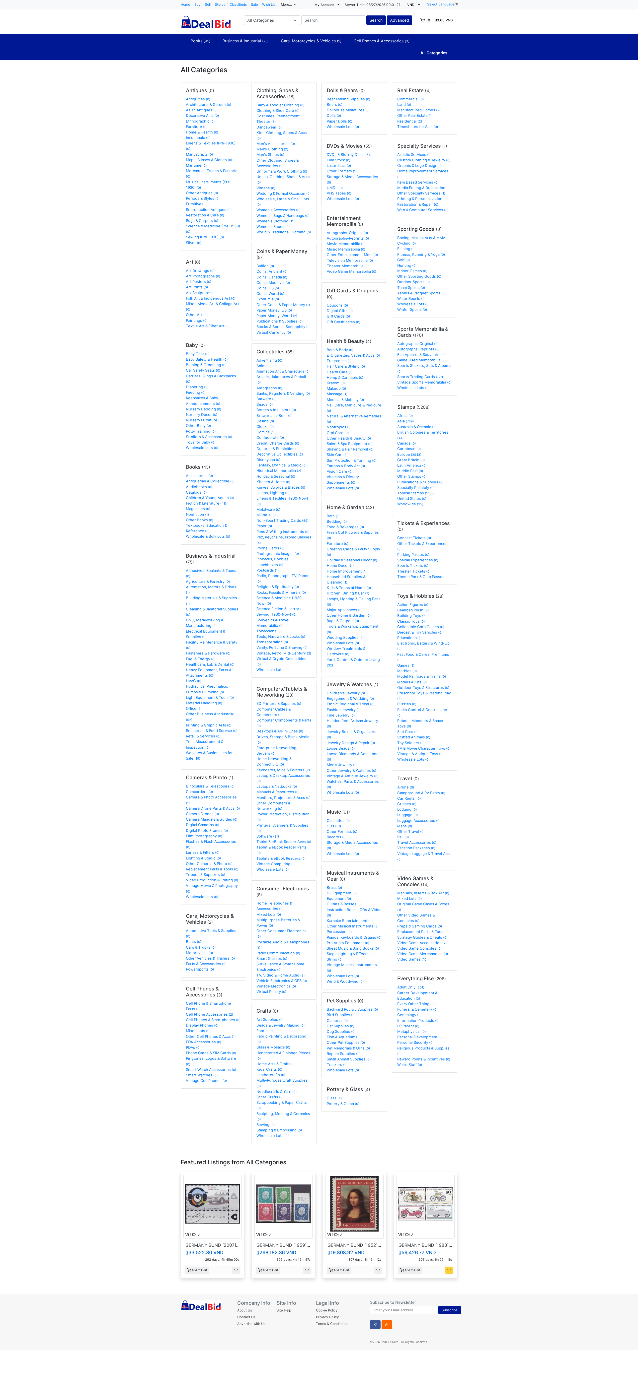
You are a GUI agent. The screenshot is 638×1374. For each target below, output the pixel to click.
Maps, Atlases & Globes (209, 160)
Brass (334, 887)
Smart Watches (202, 1075)
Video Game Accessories (422, 943)
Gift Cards (338, 316)
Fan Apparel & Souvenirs (421, 354)
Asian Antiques (202, 110)
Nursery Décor (201, 414)
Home (185, 4)
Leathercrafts (270, 1075)
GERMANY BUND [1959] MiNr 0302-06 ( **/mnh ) (307, 1245)
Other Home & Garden (349, 615)
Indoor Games (412, 271)
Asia (405, 421)
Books (200, 40)
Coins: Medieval (273, 282)
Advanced (399, 20)
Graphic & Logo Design (420, 165)
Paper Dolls (339, 121)
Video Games (412, 959)
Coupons (337, 305)
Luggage (407, 815)
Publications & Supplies (279, 321)
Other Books (199, 520)
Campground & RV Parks (421, 793)
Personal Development (420, 1037)
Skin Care (338, 455)
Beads (264, 404)
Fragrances (339, 361)
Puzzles (406, 704)
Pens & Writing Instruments (283, 531)
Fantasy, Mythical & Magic (281, 465)
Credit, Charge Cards (277, 443)
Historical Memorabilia (278, 470)
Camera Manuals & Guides (212, 819)
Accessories (199, 475)
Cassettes (338, 820)
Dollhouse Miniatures (348, 110)
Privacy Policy (327, 1317)
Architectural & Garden (208, 104)
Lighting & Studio (203, 858)
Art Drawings (200, 270)
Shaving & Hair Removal (350, 449)
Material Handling (204, 703)
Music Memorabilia (346, 249)
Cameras (337, 1020)
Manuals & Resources (278, 792)
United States (411, 498)
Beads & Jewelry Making (280, 1025)
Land (404, 104)
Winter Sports (412, 309)
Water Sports (411, 298)
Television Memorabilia (350, 260)
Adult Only (410, 987)
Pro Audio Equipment (348, 943)
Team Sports (411, 287)
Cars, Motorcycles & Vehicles (311, 40)
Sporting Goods (419, 229)
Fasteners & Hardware (208, 653)
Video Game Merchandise (422, 954)
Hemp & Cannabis (345, 377)
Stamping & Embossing (279, 1130)
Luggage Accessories (419, 820)
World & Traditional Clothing (283, 232)
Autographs (269, 388)
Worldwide (410, 504)
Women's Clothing (275, 221)
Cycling (406, 243)
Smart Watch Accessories (211, 1069)
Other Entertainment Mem (352, 255)
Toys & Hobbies (420, 596)
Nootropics (339, 427)
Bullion (265, 266)
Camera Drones (202, 814)
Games (405, 665)
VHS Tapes (339, 193)
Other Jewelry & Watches (351, 770)
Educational (410, 638)
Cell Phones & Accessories (381, 40)
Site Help (284, 1310)
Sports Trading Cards (420, 377)
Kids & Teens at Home (349, 588)
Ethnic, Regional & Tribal (351, 704)
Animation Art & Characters (283, 371)
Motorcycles (199, 953)
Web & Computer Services (423, 210)
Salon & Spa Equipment (350, 444)
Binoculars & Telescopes (210, 786)
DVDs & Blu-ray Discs (349, 154)
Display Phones (202, 1025)
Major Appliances (345, 610)
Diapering (197, 387)
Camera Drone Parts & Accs (213, 808)
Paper (264, 526)
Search (376, 20)
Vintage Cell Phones (206, 1080)
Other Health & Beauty (349, 438)
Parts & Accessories (206, 964)
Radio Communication (278, 953)
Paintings (197, 320)
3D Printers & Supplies (278, 703)
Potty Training (201, 431)
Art (193, 262)
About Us (244, 1310)
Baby (195, 345)
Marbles (407, 671)
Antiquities (198, 99)
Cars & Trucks (201, 947)
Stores (220, 4)
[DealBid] (206, 19)
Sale (254, 4)
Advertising (269, 360)
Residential (409, 121)
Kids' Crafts (269, 1069)
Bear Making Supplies (348, 99)
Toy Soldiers (411, 743)
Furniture (197, 127)
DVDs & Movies (349, 146)
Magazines (198, 509)
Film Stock (338, 160)
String (335, 959)
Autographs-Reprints (348, 238)
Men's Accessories (275, 143)
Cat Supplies (340, 1026)
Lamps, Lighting (273, 493)
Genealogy (409, 1015)
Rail (403, 837)
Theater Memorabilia (348, 266)
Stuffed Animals (413, 737)
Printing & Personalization (422, 198)
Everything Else (421, 978)
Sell (208, 4)
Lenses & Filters (203, 852)
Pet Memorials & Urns (348, 1048)
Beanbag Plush (413, 610)
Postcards (267, 570)
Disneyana (268, 460)
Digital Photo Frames (207, 830)
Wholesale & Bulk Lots (208, 536)
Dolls (334, 115)
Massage (337, 394)
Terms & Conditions (331, 1324)
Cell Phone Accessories (209, 1014)
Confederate (270, 437)
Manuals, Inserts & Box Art (423, 893)
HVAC (193, 681)
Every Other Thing (416, 1004)
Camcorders (199, 791)
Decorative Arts (202, 115)
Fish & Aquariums (345, 1037)
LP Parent (408, 1026)
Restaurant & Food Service (212, 730)
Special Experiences (417, 560)
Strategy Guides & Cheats (422, 937)
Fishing (406, 249)
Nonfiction (197, 514)
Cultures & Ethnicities (278, 449)
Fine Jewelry (341, 715)
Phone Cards (270, 548)
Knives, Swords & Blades (280, 487)
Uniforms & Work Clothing (281, 171)
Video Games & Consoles (415, 881)
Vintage (265, 188)
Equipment (339, 898)
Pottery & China (343, 1104)
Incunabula (198, 137)
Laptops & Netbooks (276, 786)
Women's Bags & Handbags (283, 215)
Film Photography (204, 836)
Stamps (413, 407)
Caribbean (409, 449)
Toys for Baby (201, 442)
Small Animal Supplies (349, 1059)
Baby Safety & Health (207, 359)
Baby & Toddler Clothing (280, 105)
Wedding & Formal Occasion (283, 193)
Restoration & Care (205, 215)
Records (337, 837)
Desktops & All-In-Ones (279, 731)
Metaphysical (411, 1031)
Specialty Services (422, 146)
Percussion (339, 931)
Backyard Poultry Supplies (352, 1009)
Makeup (336, 388)
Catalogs (196, 492)
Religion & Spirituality (277, 587)
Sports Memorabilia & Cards (422, 332)
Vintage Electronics (276, 986)
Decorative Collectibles (279, 454)
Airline (405, 787)
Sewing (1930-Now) (276, 614)
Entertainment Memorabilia (345, 221)
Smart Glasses (271, 958)
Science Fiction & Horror (280, 609)
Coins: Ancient (272, 271)
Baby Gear (198, 354)
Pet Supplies (345, 1001)
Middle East (410, 471)
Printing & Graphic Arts (209, 725)
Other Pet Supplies (346, 1042)
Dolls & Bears (346, 90)
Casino (265, 421)
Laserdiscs (339, 165)
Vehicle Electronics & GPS (281, 981)
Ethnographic (200, 121)
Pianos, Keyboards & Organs (354, 937)
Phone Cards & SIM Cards (211, 1053)
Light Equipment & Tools (210, 697)
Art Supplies (270, 1019)
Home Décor (340, 565)
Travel (408, 779)
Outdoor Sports (413, 282)
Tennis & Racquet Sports (421, 293)
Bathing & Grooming (206, 365)
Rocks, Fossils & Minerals (281, 592)
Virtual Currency (273, 332)
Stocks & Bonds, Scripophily (283, 327)
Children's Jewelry (346, 693)
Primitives (197, 204)
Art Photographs (203, 276)
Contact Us (246, 1317)
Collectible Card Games (420, 627)
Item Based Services (418, 182)
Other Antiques (202, 193)
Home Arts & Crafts (276, 1064)
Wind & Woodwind (345, 981)
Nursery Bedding (203, 409)
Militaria (266, 515)
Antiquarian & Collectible (210, 481)
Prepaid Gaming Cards (419, 926)
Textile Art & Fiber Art (208, 326)
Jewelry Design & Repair (351, 743)
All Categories (433, 52)
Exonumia (267, 299)
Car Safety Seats (203, 370)
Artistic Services (414, 154)
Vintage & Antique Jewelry (353, 776)
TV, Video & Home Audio (280, 975)
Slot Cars (408, 731)
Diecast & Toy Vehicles (420, 632)
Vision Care (340, 471)
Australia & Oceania (417, 427)
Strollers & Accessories (209, 437)
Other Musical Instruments (353, 926)
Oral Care (338, 433)
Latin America (412, 465)
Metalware (268, 509)
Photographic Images (277, 553)
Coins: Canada (271, 277)
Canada (406, 443)
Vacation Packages (416, 848)
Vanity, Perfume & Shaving (282, 647)
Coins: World (270, 293)
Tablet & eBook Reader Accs (283, 842)
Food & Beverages (345, 527)
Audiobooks (199, 487)
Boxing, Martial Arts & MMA (424, 238)
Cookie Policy (327, 1310)
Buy (197, 4)
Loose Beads (341, 748)
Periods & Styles (203, 198)
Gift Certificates (343, 322)
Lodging (407, 809)
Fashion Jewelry (344, 710)
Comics (266, 432)
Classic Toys (411, 621)
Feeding (196, 392)
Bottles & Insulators (276, 410)
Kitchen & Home (273, 482)
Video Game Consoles (419, 948)
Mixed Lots (198, 1031)
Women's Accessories (278, 210)
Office (194, 708)
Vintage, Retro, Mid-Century (283, 653)
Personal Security (415, 1042)
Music (338, 812)
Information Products (418, 1020)
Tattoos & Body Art (346, 466)
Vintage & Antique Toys (420, 754)
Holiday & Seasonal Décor (352, 560)
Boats (193, 941)
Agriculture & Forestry (208, 581)
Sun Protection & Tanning (352, 460)
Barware (266, 399)
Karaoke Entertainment (350, 920)
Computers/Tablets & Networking (281, 692)
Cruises (406, 804)
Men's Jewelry (342, 765)
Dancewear (269, 127)
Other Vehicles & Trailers (210, 958)
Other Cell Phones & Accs (211, 1036)
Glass (334, 1098)
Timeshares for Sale (417, 127)
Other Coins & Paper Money (283, 305)
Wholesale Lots (202, 448)
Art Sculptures (201, 293)
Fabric (264, 1031)
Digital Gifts (340, 311)
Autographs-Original (347, 233)
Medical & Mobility (345, 399)
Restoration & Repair (417, 204)
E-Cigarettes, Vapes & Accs (353, 355)
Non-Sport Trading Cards (282, 520)
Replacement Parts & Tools (212, 869)
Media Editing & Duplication (424, 188)
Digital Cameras (202, 825)
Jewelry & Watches (352, 684)
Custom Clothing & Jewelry (424, 160)
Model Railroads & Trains (421, 676)
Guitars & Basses (344, 904)
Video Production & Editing (212, 880)
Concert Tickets (414, 538)
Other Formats (342, 171)
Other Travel (411, 831)
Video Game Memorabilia (351, 271)
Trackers (337, 1064)
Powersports (200, 969)
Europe (409, 454)
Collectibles (275, 352)
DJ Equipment (342, 893)
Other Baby (198, 425)
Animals (266, 366)
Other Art (197, 315)
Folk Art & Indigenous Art (211, 298)
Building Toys (412, 615)
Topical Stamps (416, 493)
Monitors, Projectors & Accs (283, 797)
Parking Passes (413, 554)
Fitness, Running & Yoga (421, 254)
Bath (333, 516)
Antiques (200, 90)
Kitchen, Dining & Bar (348, 593)
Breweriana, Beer (274, 415)
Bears (334, 104)
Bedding (337, 521)
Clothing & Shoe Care (278, 110)
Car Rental (409, 798)
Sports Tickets (412, 565)
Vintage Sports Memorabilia (424, 382)
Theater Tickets (414, 571)
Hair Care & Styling (346, 366)
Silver (193, 243)
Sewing (265, 1124)
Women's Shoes (273, 226)
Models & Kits (412, 682)
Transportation (272, 642)
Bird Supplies (341, 1015)
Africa (405, 415)
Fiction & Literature (206, 503)
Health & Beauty (349, 341)
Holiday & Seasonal (275, 476)
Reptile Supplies (344, 1053)
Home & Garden (350, 507)
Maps (404, 826)
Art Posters (198, 281)
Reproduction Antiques (209, 209)
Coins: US (267, 288)
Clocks (265, 426)
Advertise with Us (251, 1324)
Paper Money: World (276, 316)
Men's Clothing (272, 149)
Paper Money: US (274, 310)
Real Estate (414, 90)
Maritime (196, 165)
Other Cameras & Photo (209, 863)
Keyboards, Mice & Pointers (283, 770)
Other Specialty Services (421, 193)
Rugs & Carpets (202, 220)
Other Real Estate (415, 115)
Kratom (336, 383)
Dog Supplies (341, 1031)
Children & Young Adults (210, 498)
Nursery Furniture (204, 420)
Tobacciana (269, 631)
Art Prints (197, 287)
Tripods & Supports (205, 874)
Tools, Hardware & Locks (280, 636)
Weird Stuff (409, 1064)
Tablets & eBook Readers (281, 858)
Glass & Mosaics (273, 1047)
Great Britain (411, 460)
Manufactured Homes (419, 110)
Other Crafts (270, 1097)
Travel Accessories (416, 842)
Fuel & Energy (201, 659)
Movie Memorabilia (346, 244)
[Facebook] (375, 1324)
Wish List (269, 4)
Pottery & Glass (348, 1089)
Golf (403, 260)
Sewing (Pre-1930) (205, 237)
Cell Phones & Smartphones (213, 1020)
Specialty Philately (416, 487)
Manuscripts (199, 154)
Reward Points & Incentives (423, 1059)
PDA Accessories (203, 1042)
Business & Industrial (246, 40)
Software (267, 836)
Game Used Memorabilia (421, 360)
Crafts (267, 1011)
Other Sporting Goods (419, 276)
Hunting (407, 265)
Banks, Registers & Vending (283, 393)
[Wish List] (236, 1270)
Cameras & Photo (209, 778)
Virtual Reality (271, 991)
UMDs (335, 188)
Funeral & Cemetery (417, 1009)
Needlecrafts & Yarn (276, 1091)
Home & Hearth (202, 132)
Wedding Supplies (345, 637)
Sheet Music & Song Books (353, 948)
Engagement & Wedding (350, 698)
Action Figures (412, 604)
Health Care (340, 372)
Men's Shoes (270, 154)
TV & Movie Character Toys (424, 748)
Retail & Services (203, 736)
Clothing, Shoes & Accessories (277, 93)
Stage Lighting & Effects (350, 954)
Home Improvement (347, 571)
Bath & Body (340, 350)
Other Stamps (412, 476)
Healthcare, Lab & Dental (210, 664)
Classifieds (238, 4)
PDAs (193, 1047)
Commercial (410, 99)
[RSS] (387, 1324)
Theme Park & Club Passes (423, 577)
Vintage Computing (276, 864)
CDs (334, 826)
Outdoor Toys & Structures (423, 687)
